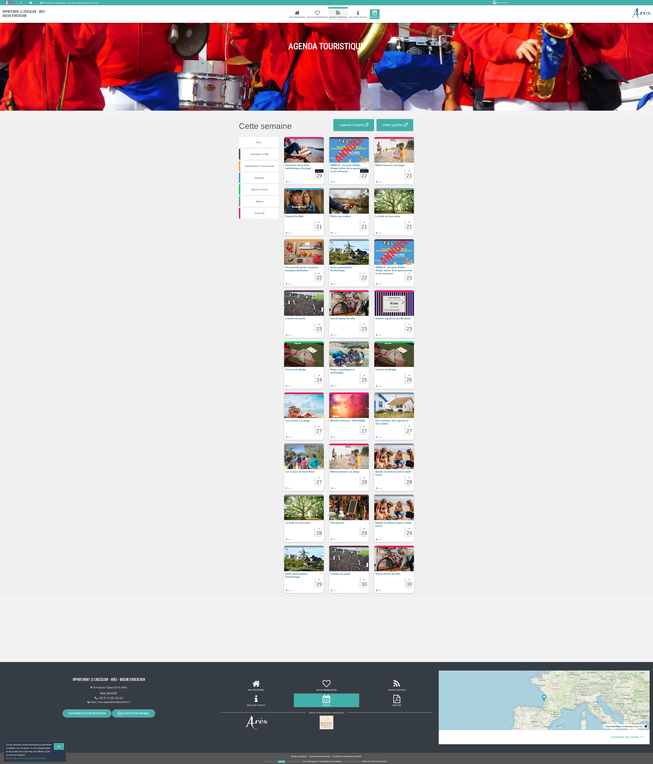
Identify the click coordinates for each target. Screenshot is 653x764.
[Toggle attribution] (646, 726)
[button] (303, 162)
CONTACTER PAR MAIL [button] (135, 713)
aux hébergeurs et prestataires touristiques (322, 761)
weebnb (281, 761)
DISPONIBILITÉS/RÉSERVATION (87, 713)
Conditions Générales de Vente (346, 756)
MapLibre (638, 726)
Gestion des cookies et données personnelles (26, 758)
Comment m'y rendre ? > (627, 737)
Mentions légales (299, 756)
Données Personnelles (319, 756)
